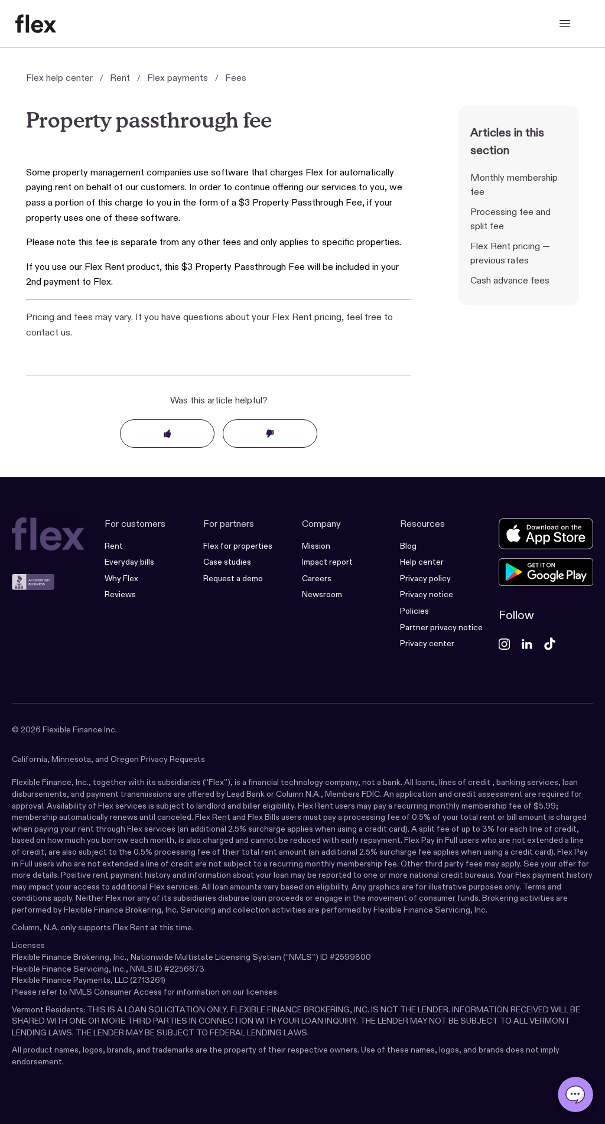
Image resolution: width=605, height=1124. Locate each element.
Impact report (327, 561)
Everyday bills (129, 561)
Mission (316, 545)
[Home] (36, 23)
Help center (422, 561)
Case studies (227, 561)
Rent (120, 77)
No (270, 433)
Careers (316, 578)
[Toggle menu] (565, 24)
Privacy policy (425, 578)
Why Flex (121, 578)
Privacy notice (426, 594)
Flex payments (177, 77)
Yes (167, 433)
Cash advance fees (509, 280)
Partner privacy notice (441, 627)
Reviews (120, 594)
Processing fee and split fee (510, 219)
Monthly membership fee (514, 184)
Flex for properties (237, 545)
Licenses (28, 945)
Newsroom (322, 594)
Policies (414, 610)
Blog (408, 545)
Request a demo (233, 578)
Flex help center (59, 77)
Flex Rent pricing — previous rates (510, 253)
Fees (235, 77)
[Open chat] (575, 1094)
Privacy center (427, 643)
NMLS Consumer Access (115, 991)
